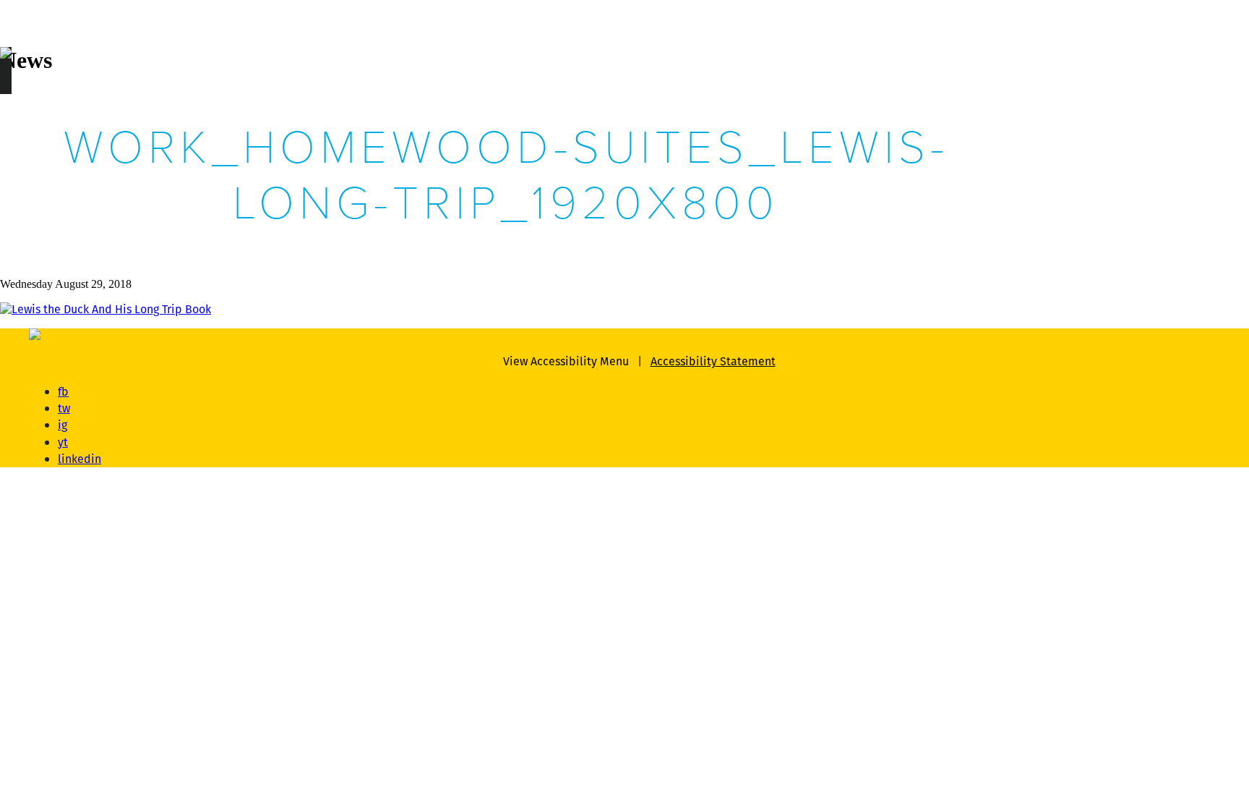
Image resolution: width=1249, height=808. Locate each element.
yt (63, 442)
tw (64, 408)
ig (62, 425)
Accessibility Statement (713, 361)
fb (63, 391)
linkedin (79, 459)
